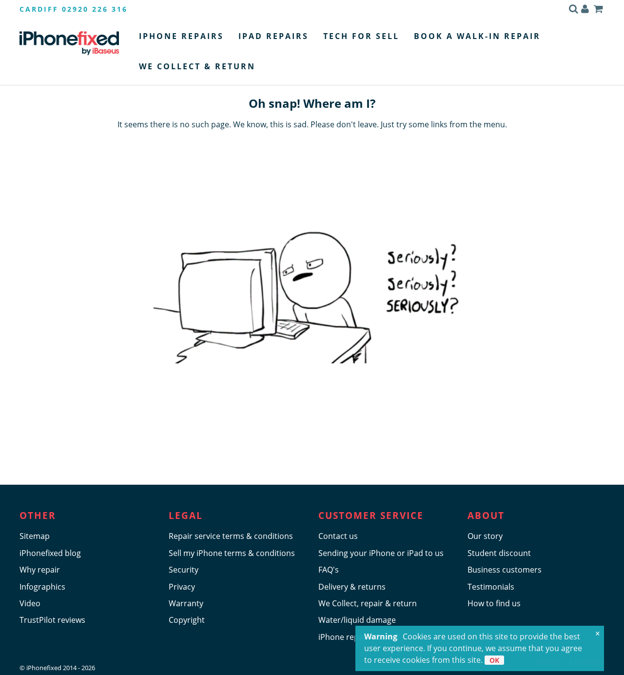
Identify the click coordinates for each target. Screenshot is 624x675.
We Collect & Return (197, 66)
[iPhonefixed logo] (69, 43)
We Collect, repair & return (367, 603)
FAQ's (328, 569)
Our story (485, 536)
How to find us (494, 603)
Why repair (40, 569)
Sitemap (35, 536)
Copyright (187, 620)
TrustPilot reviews (52, 620)
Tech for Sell (361, 36)
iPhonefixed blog (50, 553)
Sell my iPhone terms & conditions (232, 553)
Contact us (338, 536)
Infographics (42, 586)
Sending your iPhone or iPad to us (381, 553)
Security (183, 569)
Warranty (186, 603)
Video (30, 603)
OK (494, 660)
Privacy (182, 586)
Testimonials (491, 586)
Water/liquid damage (357, 620)
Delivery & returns (352, 586)
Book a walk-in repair (477, 36)
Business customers (505, 569)
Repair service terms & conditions (231, 536)
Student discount (499, 553)
